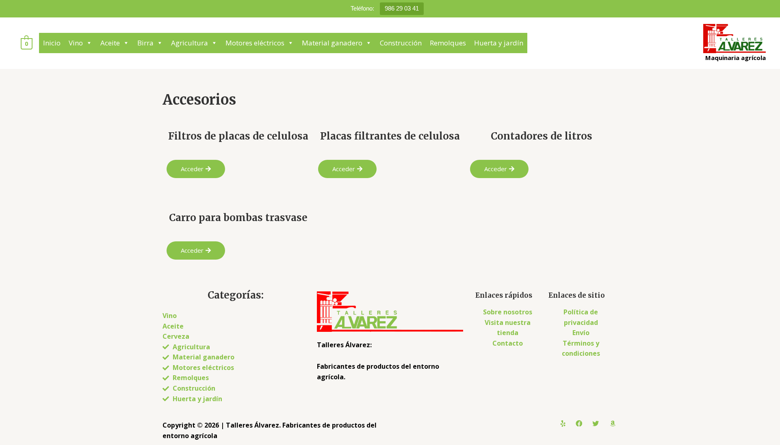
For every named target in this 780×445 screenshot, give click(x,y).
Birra (145, 42)
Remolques (448, 42)
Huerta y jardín (498, 42)
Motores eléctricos (254, 42)
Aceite (110, 42)
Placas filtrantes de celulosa (390, 136)
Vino (76, 42)
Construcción (401, 42)
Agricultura (189, 42)
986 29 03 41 (402, 8)
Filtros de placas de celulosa (238, 136)
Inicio (52, 42)
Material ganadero (332, 42)
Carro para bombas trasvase (238, 217)
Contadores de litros (541, 136)
